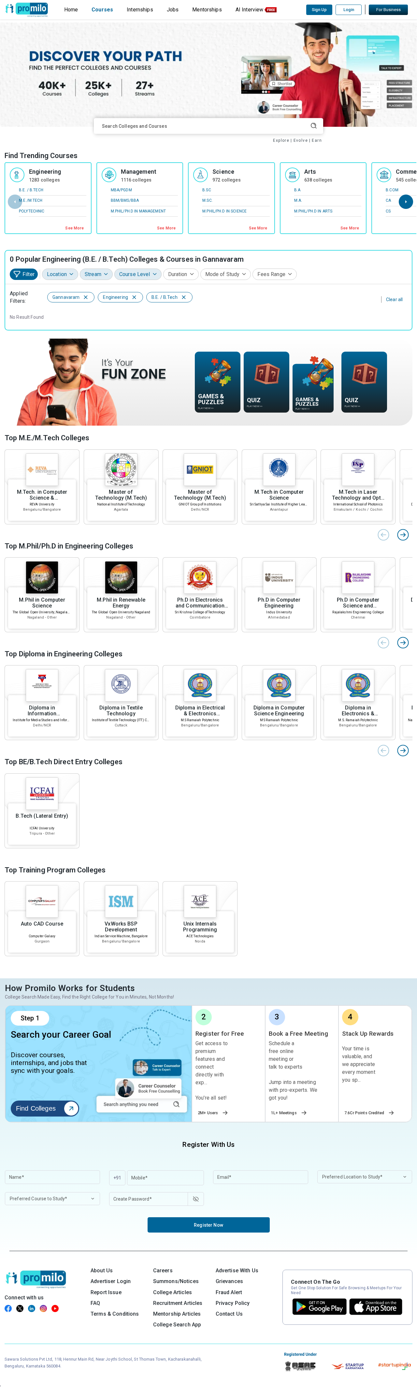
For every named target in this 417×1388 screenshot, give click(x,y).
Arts (310, 171)
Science (223, 171)
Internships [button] (140, 10)
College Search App (177, 1325)
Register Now (208, 1225)
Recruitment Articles (178, 1303)
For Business (388, 9)
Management (138, 171)
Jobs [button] (173, 10)
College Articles (172, 1292)
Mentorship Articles (177, 1314)
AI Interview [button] (250, 10)
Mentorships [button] (207, 10)
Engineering (45, 171)
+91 (117, 1177)
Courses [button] (102, 10)
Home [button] (71, 10)
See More (74, 228)
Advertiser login (111, 1281)
